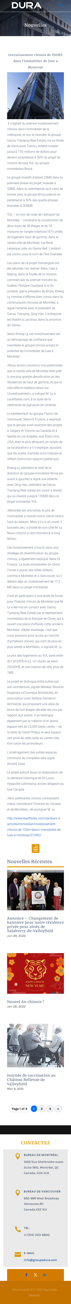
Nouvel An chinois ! (25, 1001)
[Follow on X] (35, 1275)
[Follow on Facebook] (26, 1275)
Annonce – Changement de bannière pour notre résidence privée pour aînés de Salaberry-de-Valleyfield (35, 924)
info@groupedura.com (40, 1260)
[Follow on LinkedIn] (44, 1275)
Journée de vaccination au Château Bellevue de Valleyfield (31, 1079)
